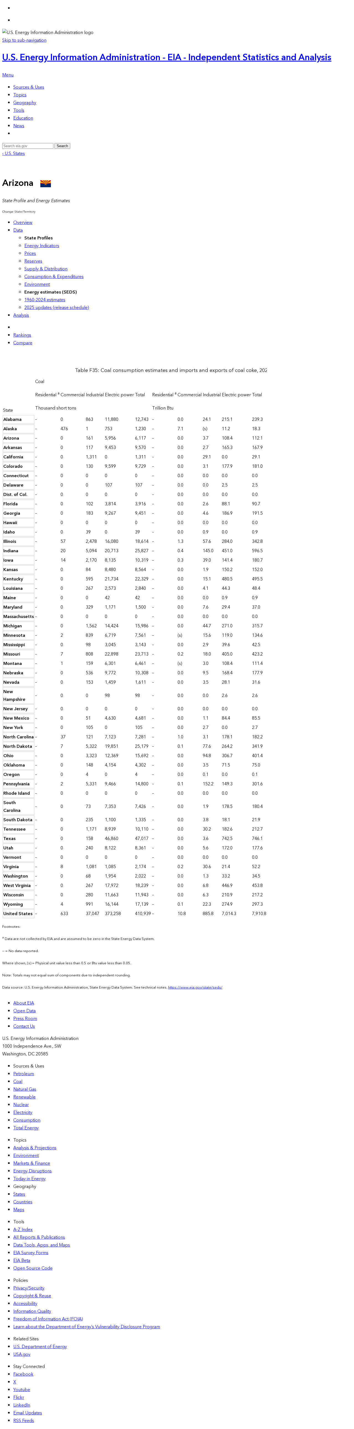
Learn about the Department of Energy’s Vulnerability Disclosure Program (86, 1327)
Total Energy (26, 1128)
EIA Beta (21, 1260)
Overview (22, 222)
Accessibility (25, 1304)
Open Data (24, 1011)
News (18, 126)
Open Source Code (33, 1268)
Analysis (21, 315)
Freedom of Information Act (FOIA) (48, 1319)
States (19, 1194)
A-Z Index (23, 1229)
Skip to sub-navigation (24, 40)
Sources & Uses (28, 87)
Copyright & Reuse (32, 1296)
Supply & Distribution (45, 269)
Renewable (24, 1097)
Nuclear (21, 1105)
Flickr (18, 1397)
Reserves (33, 261)
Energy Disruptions (32, 1171)
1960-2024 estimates (44, 300)
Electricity (22, 1112)
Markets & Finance (31, 1163)
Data (18, 230)
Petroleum (23, 1074)
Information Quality (32, 1311)
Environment (37, 284)
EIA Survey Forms (30, 1253)
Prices (30, 253)
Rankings (22, 335)
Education (23, 118)
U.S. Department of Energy (40, 1347)
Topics (20, 95)
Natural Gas (24, 1089)
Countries (22, 1202)
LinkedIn (21, 1405)
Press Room (25, 1019)
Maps (18, 1210)
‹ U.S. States (13, 153)
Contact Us (24, 1026)
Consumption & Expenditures (54, 277)
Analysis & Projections (34, 1148)
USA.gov (21, 1354)
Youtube (21, 1390)
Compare (22, 343)
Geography (24, 103)
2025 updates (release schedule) (56, 307)
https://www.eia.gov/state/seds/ (195, 987)
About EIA (23, 1003)
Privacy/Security (29, 1288)
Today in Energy (29, 1179)
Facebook (23, 1374)
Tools (18, 110)
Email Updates (27, 1413)
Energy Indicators (41, 246)
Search (62, 146)
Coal (17, 1081)
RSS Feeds (23, 1421)
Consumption (26, 1120)
